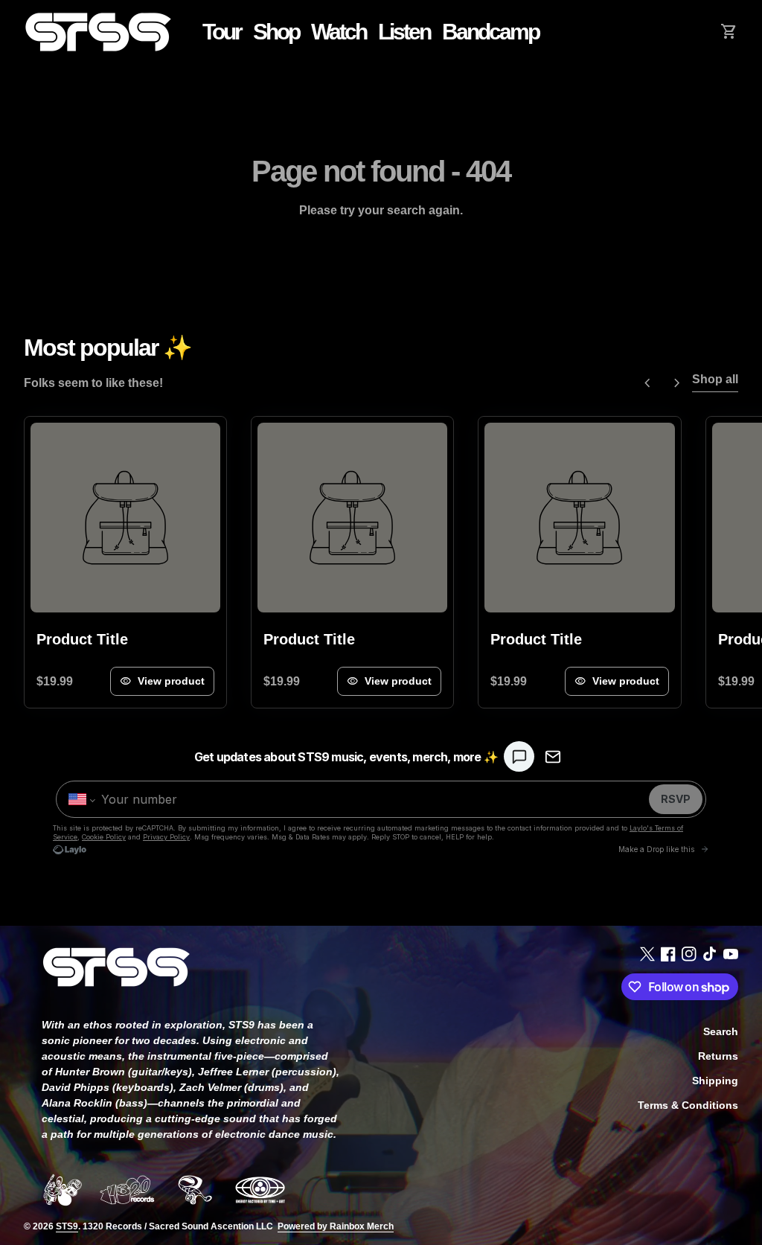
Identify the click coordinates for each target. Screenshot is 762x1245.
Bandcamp (493, 31)
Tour (221, 31)
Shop (276, 31)
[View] (125, 517)
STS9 (67, 1226)
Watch (338, 31)
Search (720, 1031)
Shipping (715, 1080)
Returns (718, 1056)
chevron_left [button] (647, 383)
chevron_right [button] (677, 383)
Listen (407, 31)
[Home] (98, 31)
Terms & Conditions (688, 1105)
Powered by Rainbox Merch (336, 1226)
